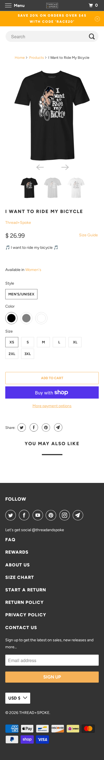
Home (20, 57)
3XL (27, 354)
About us (17, 565)
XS (11, 342)
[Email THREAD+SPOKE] (79, 515)
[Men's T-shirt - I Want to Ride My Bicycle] (52, 115)
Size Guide (88, 235)
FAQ (10, 539)
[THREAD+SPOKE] (52, 5)
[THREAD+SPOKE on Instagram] (65, 515)
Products (36, 57)
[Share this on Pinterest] (45, 427)
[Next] (65, 167)
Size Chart (19, 577)
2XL (12, 354)
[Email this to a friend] (57, 427)
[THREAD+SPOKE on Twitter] (11, 515)
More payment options (52, 406)
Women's (33, 269)
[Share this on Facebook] (33, 427)
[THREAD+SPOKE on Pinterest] (52, 515)
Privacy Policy (25, 614)
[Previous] (39, 167)
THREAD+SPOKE (34, 712)
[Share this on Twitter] (21, 427)
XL (75, 342)
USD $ (14, 698)
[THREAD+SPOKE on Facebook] (25, 515)
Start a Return (25, 589)
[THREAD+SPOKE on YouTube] (38, 515)
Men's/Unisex (21, 294)
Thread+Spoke (18, 222)
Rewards (17, 552)
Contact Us (21, 627)
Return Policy (24, 602)
